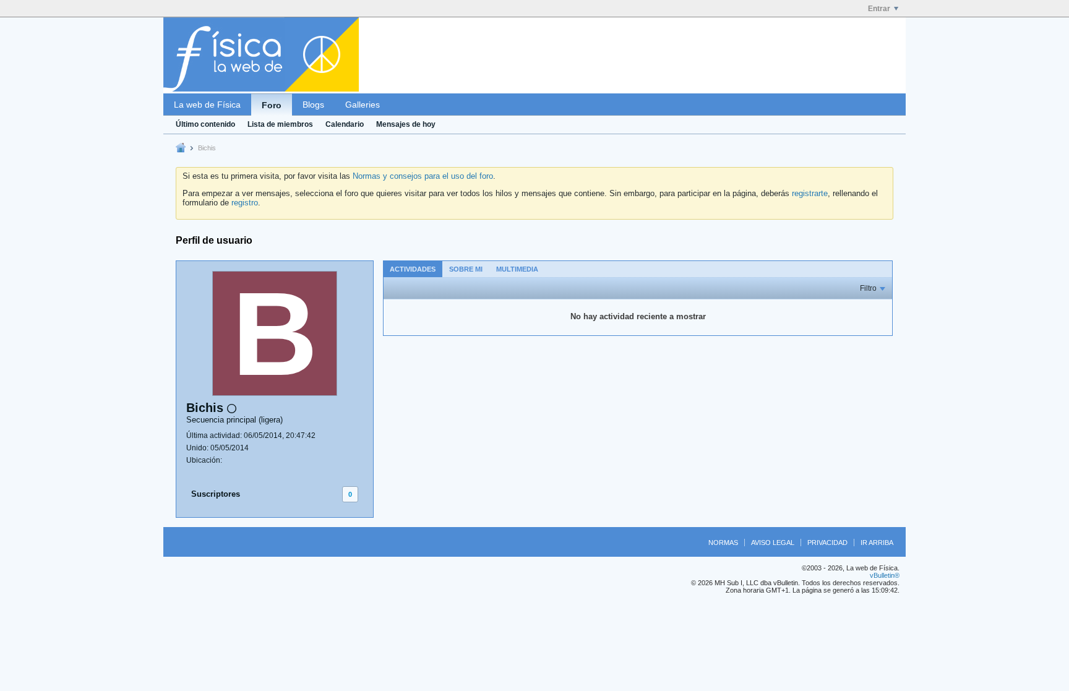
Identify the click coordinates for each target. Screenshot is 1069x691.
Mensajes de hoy (406, 124)
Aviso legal (772, 542)
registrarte (810, 193)
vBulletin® (884, 575)
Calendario (344, 124)
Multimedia (517, 269)
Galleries (362, 104)
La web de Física (207, 104)
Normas (723, 542)
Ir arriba (877, 542)
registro (244, 202)
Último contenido (205, 124)
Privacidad (827, 542)
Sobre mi (466, 269)
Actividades (413, 269)
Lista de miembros (280, 124)
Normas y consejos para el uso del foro (423, 176)
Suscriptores (215, 494)
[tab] (412, 268)
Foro (271, 105)
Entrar (879, 8)
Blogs (313, 104)
